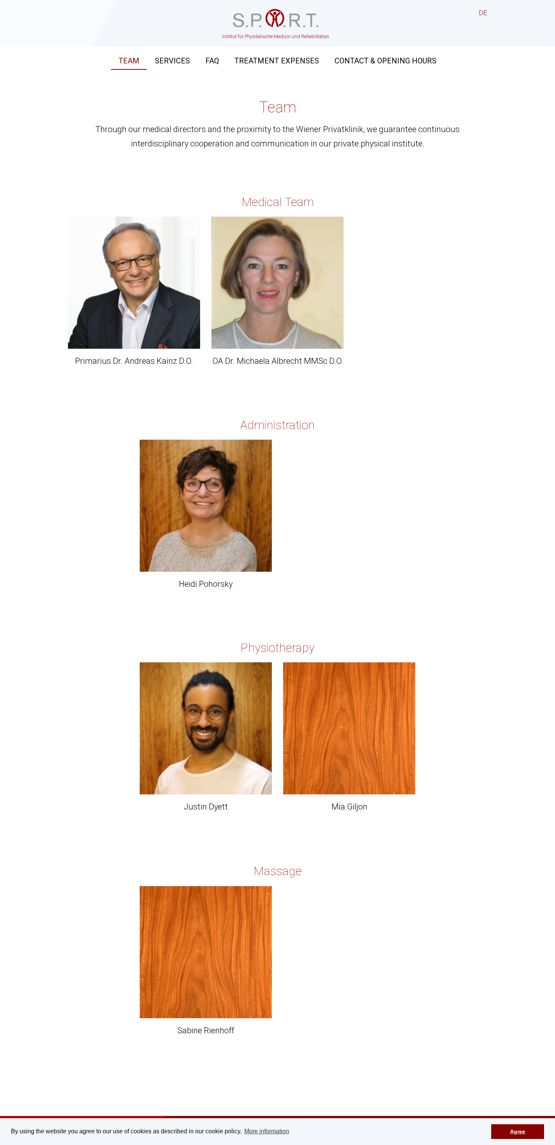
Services (172, 60)
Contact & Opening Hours (385, 60)
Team (129, 60)
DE (483, 13)
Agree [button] (517, 1131)
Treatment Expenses (276, 60)
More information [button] (266, 1131)
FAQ (212, 60)
